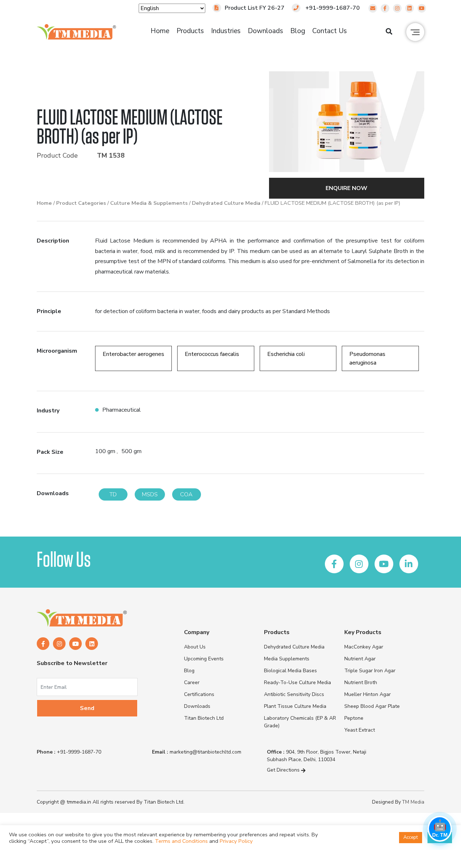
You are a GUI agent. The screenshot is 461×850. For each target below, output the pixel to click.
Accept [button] (410, 837)
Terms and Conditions (181, 841)
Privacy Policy (236, 841)
